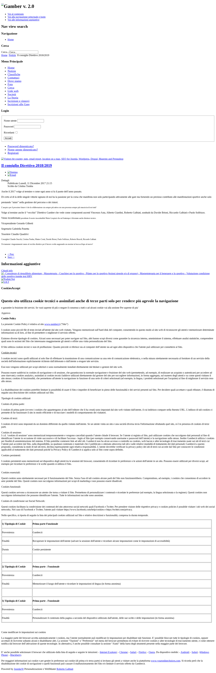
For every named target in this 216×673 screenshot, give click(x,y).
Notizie (12, 55)
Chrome (123, 652)
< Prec (11, 254)
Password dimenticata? (21, 146)
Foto (10, 84)
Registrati (13, 153)
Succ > (11, 257)
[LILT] (5, 282)
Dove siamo (14, 81)
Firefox (142, 652)
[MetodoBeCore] (108, 276)
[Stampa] (13, 172)
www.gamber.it (52, 324)
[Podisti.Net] (8, 279)
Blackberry (15, 655)
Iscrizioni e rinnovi (18, 101)
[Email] (12, 175)
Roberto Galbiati (65, 669)
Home (11, 39)
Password (8, 126)
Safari (133, 652)
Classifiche (14, 74)
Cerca (11, 87)
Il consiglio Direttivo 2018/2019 (26, 165)
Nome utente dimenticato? (23, 149)
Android (185, 652)
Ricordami (9, 132)
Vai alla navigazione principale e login (27, 17)
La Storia (13, 97)
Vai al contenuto (16, 14)
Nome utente (10, 120)
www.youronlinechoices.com (165, 660)
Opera (152, 652)
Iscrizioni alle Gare (19, 104)
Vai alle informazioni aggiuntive (23, 19)
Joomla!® (19, 669)
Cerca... (5, 52)
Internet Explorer (108, 652)
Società (12, 94)
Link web (13, 91)
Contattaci (13, 77)
